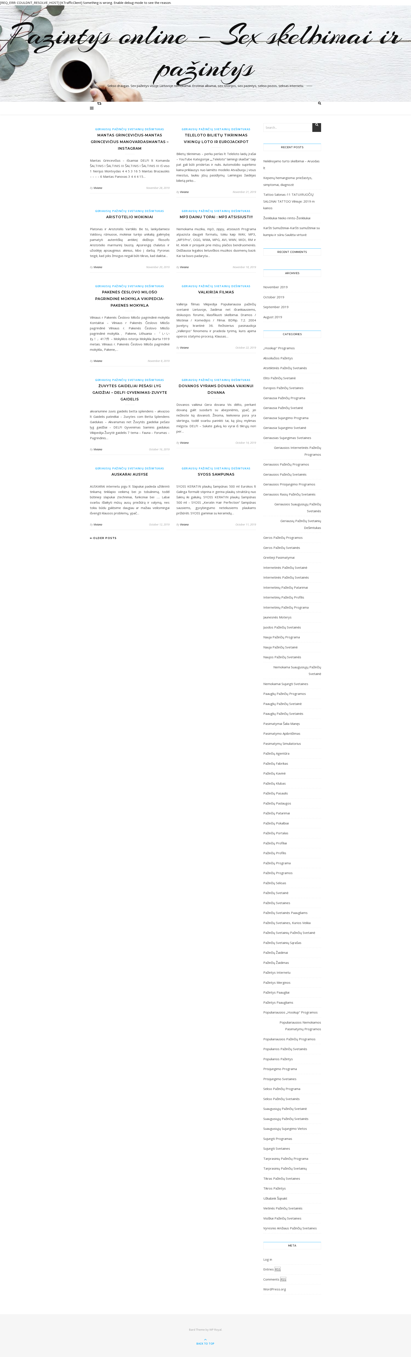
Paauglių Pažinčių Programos (284, 693)
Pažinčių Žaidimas (276, 962)
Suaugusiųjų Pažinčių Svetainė (285, 1108)
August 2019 (272, 317)
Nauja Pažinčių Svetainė (280, 647)
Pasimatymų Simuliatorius (282, 743)
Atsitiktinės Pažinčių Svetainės (285, 368)
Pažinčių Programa (277, 863)
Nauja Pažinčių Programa (281, 637)
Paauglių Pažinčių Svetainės (283, 713)
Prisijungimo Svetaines (279, 1079)
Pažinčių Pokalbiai (276, 823)
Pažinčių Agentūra (276, 753)
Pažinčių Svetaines (276, 903)
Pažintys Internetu (276, 972)
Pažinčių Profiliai (275, 843)
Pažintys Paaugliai (276, 992)
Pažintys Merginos (276, 982)
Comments (274, 1279)
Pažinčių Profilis (274, 853)
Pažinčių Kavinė (274, 773)
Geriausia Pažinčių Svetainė (283, 408)
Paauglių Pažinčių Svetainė (282, 704)
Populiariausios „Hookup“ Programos (290, 1012)
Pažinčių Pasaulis (275, 793)
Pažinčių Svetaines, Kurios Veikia (287, 923)
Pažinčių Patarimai (276, 813)
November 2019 (275, 287)
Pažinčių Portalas (275, 833)
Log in (267, 1259)
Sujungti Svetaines (276, 1148)
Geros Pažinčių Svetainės (281, 547)
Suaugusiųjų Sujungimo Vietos (285, 1128)
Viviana (98, 188)
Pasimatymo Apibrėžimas (281, 733)
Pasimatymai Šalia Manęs (281, 723)
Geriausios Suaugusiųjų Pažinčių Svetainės (297, 507)
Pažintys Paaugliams (278, 1002)
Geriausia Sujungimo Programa (285, 418)
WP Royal (215, 1330)
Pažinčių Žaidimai (275, 952)
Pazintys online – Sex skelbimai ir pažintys (205, 51)
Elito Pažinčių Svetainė (279, 378)
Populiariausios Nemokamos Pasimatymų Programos (300, 1025)
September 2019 (276, 307)
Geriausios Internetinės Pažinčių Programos (297, 451)
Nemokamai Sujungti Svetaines (285, 684)
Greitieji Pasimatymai (279, 557)
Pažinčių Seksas (274, 883)
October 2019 (273, 297)
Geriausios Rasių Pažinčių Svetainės (289, 494)
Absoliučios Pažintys (278, 358)
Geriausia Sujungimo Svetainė (284, 427)
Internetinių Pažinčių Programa (286, 607)
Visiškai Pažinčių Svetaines (282, 1218)
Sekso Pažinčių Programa (281, 1089)
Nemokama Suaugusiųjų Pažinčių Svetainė (297, 670)
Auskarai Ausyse (130, 474)
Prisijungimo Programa (280, 1069)
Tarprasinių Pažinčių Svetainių (285, 1168)
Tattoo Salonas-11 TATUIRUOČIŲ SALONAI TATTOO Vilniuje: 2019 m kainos (289, 201)
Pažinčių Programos (278, 873)
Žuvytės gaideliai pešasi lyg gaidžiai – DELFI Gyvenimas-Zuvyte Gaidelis (129, 392)
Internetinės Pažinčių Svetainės (286, 577)
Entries (271, 1269)
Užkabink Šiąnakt (275, 1198)
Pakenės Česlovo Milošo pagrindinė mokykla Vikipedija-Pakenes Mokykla (129, 299)
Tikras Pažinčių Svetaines (281, 1178)
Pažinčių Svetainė (275, 893)
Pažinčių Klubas (274, 783)
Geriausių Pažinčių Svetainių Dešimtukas (129, 129)
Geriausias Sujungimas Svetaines (287, 438)
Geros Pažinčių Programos (283, 537)
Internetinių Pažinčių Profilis (283, 597)
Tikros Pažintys (274, 1188)
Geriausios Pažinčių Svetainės (285, 474)
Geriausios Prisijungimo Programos (289, 484)
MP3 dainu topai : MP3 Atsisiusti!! (216, 217)
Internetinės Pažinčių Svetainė (285, 567)
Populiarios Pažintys (278, 1059)
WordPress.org (274, 1289)
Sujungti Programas (277, 1138)
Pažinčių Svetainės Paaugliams (285, 913)
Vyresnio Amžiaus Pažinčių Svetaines (290, 1228)
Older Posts (104, 538)
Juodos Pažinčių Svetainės (282, 627)
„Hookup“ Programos (279, 348)
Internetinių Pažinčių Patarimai (285, 587)
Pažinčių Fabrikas (275, 763)
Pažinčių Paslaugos (277, 803)
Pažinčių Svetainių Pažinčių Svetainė (289, 932)
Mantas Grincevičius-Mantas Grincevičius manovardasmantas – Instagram (130, 142)
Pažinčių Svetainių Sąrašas (282, 942)
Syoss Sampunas (216, 474)
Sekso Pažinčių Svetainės (281, 1099)
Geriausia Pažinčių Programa (284, 398)
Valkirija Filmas (216, 292)
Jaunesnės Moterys (277, 617)
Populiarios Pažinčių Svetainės (285, 1049)
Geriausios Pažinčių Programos (286, 464)
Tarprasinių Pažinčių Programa (285, 1158)
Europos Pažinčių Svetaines (283, 388)
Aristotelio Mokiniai (129, 217)
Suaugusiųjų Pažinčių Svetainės (285, 1119)
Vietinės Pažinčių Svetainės (282, 1208)
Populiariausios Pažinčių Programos (289, 1039)
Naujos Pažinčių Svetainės (282, 657)
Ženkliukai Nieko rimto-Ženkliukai (286, 218)
